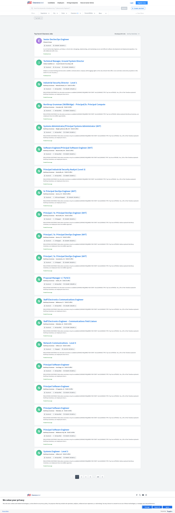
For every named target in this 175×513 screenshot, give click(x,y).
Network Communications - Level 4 (59, 343)
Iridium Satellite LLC (49, 64)
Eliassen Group (47, 42)
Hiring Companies (72, 3)
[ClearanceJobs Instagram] (146, 495)
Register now (142, 3)
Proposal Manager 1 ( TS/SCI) (56, 277)
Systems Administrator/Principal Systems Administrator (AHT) (72, 126)
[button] (45, 13)
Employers (61, 3)
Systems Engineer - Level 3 (55, 451)
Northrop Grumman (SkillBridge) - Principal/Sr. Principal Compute (74, 104)
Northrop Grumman (48, 85)
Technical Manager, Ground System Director (63, 61)
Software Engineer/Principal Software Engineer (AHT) (68, 147)
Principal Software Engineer (56, 364)
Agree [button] (167, 507)
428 (98, 477)
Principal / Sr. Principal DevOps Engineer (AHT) (65, 212)
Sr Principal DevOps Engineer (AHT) (59, 191)
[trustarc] (169, 511)
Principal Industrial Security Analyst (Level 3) (64, 169)
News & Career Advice (87, 3)
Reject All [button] (157, 507)
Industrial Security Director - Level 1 (60, 82)
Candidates (51, 3)
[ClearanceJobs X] (140, 495)
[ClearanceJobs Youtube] (143, 495)
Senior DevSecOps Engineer (56, 39)
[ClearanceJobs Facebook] (137, 495)
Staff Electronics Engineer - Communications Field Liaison (70, 321)
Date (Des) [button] (134, 33)
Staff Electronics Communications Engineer (63, 299)
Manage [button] (147, 507)
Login (131, 3)
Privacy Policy (5, 511)
